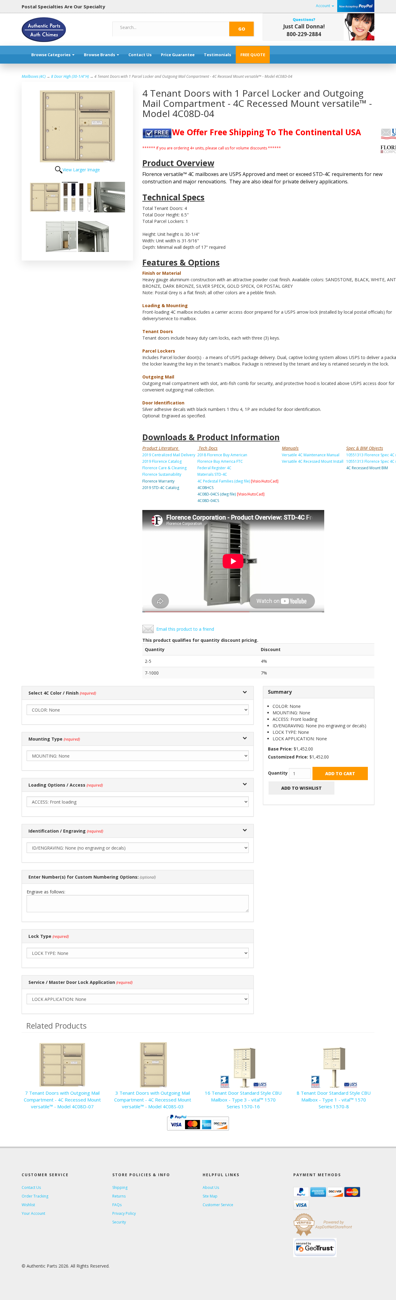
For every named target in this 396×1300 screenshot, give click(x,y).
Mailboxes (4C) (33, 76)
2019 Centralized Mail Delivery (168, 455)
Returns (119, 1196)
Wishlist (28, 1204)
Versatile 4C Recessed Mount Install (312, 461)
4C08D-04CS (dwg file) (216, 494)
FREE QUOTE (252, 54)
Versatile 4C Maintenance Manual (310, 455)
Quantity (278, 773)
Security (119, 1222)
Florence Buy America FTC (220, 461)
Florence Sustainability (161, 474)
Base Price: (280, 749)
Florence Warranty (158, 481)
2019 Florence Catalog (162, 461)
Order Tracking (35, 1196)
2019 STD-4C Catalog (160, 487)
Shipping (119, 1187)
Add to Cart (340, 773)
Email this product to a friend (185, 629)
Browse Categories (51, 54)
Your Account (33, 1213)
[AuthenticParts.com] (62, 29)
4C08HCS (205, 487)
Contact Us (140, 54)
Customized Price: (288, 757)
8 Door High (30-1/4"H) (70, 76)
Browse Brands (100, 54)
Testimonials (217, 54)
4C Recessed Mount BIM (367, 467)
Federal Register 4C (214, 467)
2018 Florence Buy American (222, 455)
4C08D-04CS (208, 500)
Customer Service (218, 1204)
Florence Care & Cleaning (164, 467)
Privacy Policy (124, 1213)
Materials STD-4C (212, 474)
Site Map (210, 1196)
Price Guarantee (178, 54)
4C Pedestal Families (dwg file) (223, 481)
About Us (211, 1187)
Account (323, 5)
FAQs (117, 1204)
